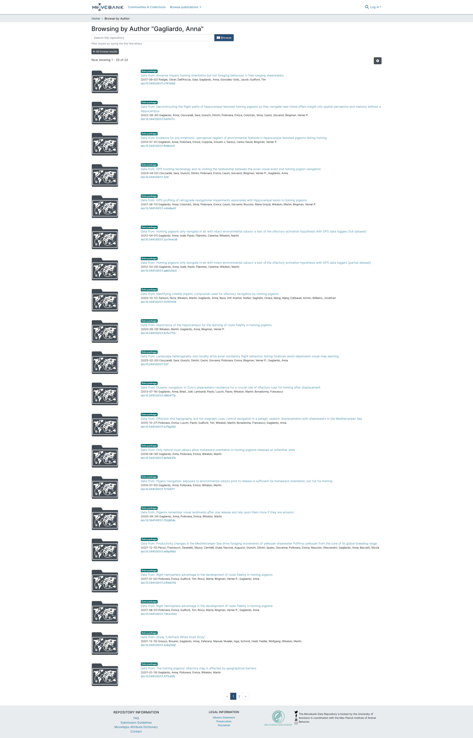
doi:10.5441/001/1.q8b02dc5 (159, 270)
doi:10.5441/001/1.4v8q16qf (158, 645)
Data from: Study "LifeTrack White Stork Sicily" (173, 637)
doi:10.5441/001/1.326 (155, 177)
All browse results (106, 51)
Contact (136, 731)
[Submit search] (367, 7)
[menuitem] (185, 7)
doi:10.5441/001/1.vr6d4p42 (158, 208)
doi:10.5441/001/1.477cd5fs (158, 676)
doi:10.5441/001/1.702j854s (158, 520)
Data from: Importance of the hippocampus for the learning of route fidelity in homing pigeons (206, 325)
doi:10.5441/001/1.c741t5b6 (158, 83)
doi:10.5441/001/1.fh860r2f (158, 145)
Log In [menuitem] (374, 7)
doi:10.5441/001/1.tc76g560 (158, 426)
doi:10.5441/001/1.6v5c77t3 (158, 333)
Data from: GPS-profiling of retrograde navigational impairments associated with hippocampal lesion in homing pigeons (224, 200)
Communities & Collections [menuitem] (147, 7)
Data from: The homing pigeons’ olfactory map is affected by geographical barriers (198, 668)
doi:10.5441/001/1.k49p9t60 (158, 551)
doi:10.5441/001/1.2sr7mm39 (159, 239)
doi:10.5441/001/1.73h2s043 (159, 613)
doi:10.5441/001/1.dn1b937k (158, 457)
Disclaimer (224, 725)
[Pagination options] (378, 60)
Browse (225, 38)
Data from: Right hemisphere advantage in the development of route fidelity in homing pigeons (207, 574)
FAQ (136, 718)
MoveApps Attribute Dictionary (136, 727)
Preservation (224, 721)
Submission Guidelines (136, 722)
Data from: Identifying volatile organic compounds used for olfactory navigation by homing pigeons (210, 294)
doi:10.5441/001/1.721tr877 (158, 489)
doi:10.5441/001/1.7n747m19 (158, 301)
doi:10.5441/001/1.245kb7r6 (158, 582)
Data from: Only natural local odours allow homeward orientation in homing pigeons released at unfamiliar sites (218, 450)
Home (96, 18)
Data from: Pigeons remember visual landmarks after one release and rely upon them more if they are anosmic (217, 512)
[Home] (107, 7)
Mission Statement (224, 717)
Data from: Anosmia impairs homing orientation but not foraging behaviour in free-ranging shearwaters (212, 75)
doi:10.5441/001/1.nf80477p (158, 395)
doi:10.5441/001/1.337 (155, 364)
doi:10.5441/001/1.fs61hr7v (158, 119)
